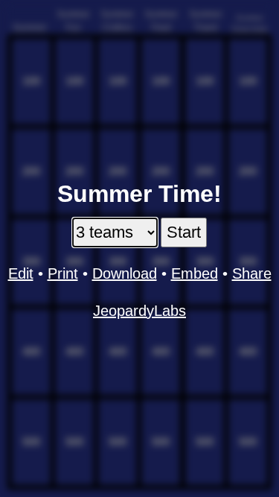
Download (124, 273)
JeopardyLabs (139, 311)
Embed (194, 273)
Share (252, 273)
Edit (20, 273)
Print (63, 273)
